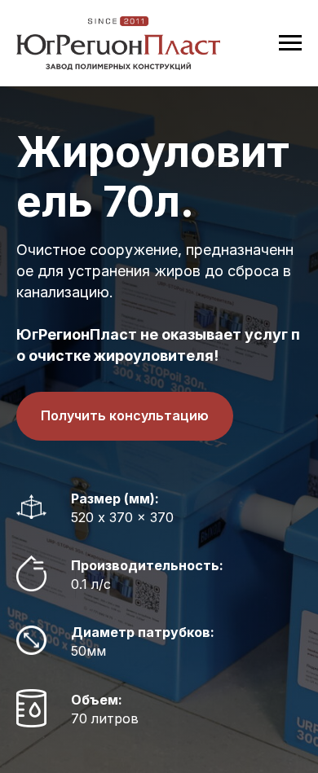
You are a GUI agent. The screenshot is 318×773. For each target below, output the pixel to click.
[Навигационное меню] (290, 43)
